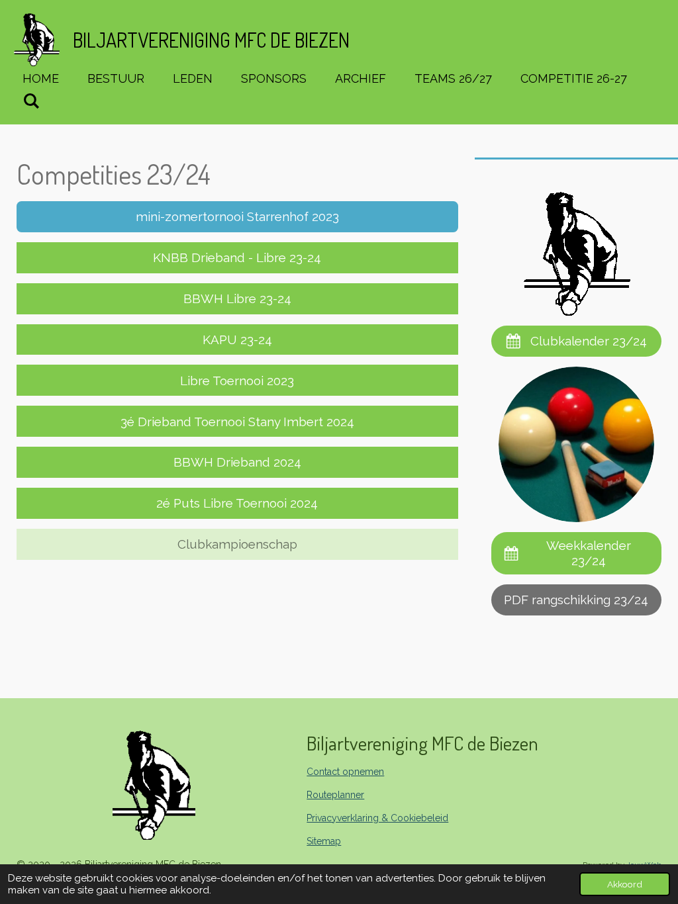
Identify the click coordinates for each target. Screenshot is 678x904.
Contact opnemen (345, 771)
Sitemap (324, 841)
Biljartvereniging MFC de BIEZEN (211, 39)
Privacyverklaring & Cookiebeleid (377, 818)
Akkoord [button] (624, 884)
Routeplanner (335, 795)
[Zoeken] (30, 101)
